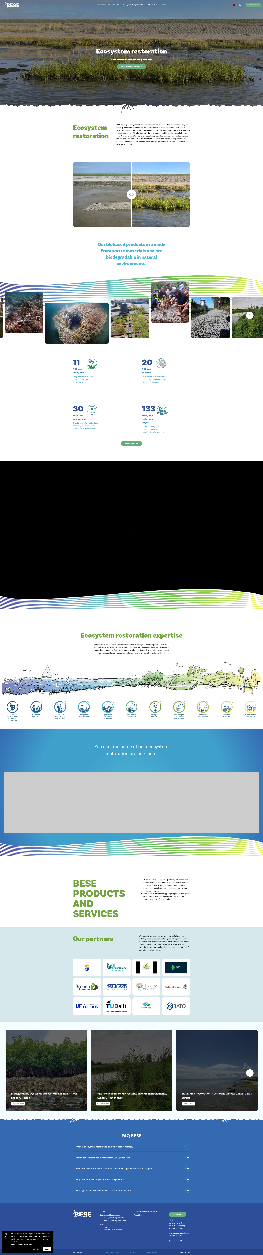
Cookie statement (151, 1252)
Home (86, 5)
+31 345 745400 (175, 1236)
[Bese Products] (12, 5)
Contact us (177, 1214)
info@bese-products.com (179, 1233)
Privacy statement (133, 1252)
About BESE (153, 5)
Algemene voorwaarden (113, 1252)
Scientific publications (113, 1230)
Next (247, 313)
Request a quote (253, 5)
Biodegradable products (133, 5)
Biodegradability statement (115, 1220)
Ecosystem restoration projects (106, 5)
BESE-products (131, 443)
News (164, 5)
